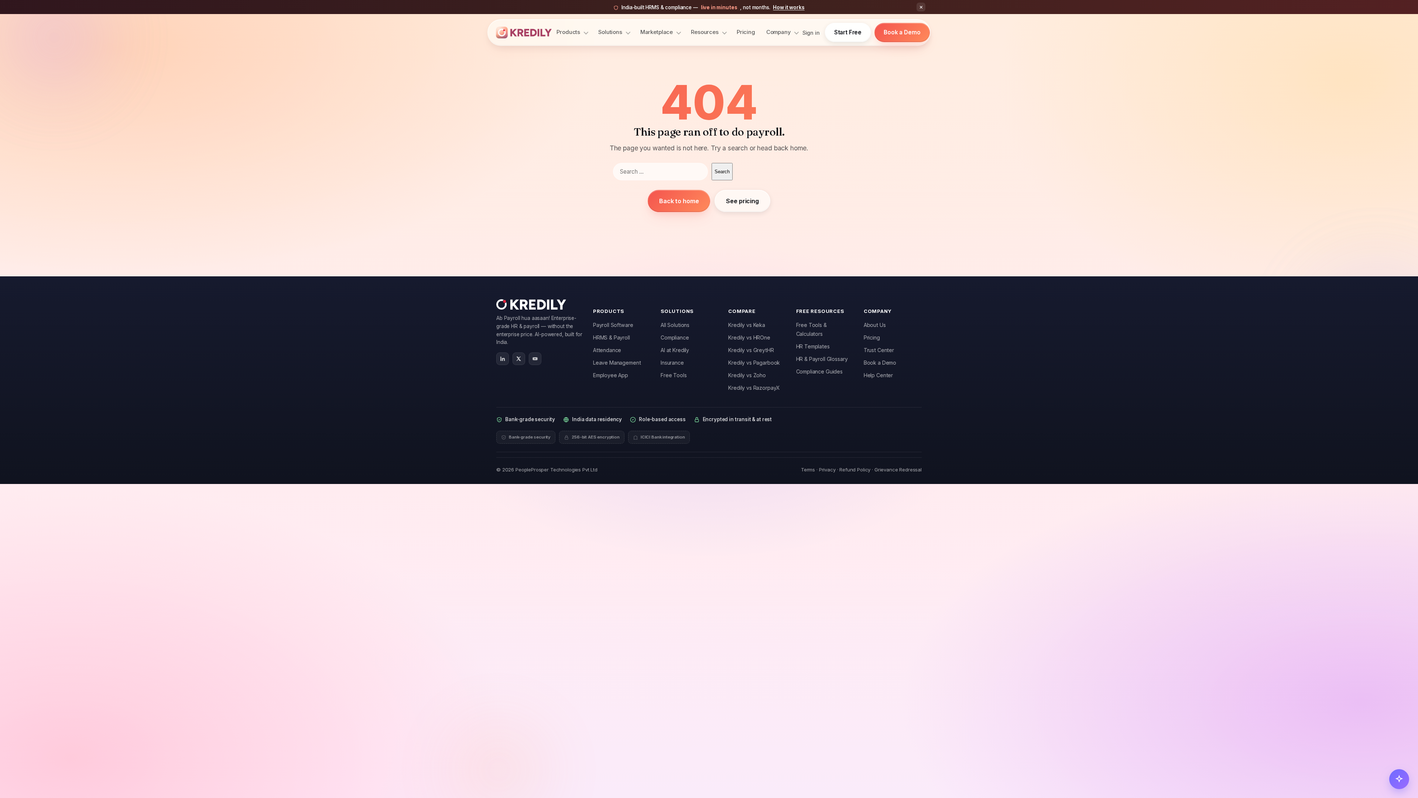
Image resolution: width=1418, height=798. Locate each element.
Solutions (610, 32)
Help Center (878, 375)
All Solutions (675, 325)
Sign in (811, 33)
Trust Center (879, 350)
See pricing (742, 201)
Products (568, 32)
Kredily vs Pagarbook (754, 362)
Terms (808, 470)
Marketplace (656, 32)
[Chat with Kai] (1399, 779)
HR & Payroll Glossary (822, 359)
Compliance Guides (819, 371)
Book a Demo (902, 32)
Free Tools (674, 375)
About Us (875, 325)
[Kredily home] (524, 32)
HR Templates (813, 346)
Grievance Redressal (898, 470)
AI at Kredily (675, 350)
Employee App (610, 375)
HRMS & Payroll (611, 337)
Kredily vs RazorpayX (754, 388)
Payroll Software (613, 325)
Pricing (746, 32)
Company (778, 32)
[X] (519, 358)
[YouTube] (535, 358)
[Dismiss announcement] (921, 7)
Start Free (848, 32)
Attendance (607, 350)
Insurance (672, 362)
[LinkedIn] (502, 358)
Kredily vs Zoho (747, 375)
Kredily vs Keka (746, 325)
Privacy (827, 470)
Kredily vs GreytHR (751, 350)
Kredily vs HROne (749, 337)
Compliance (675, 337)
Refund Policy (854, 470)
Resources (705, 32)
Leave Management (617, 362)
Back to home (679, 201)
